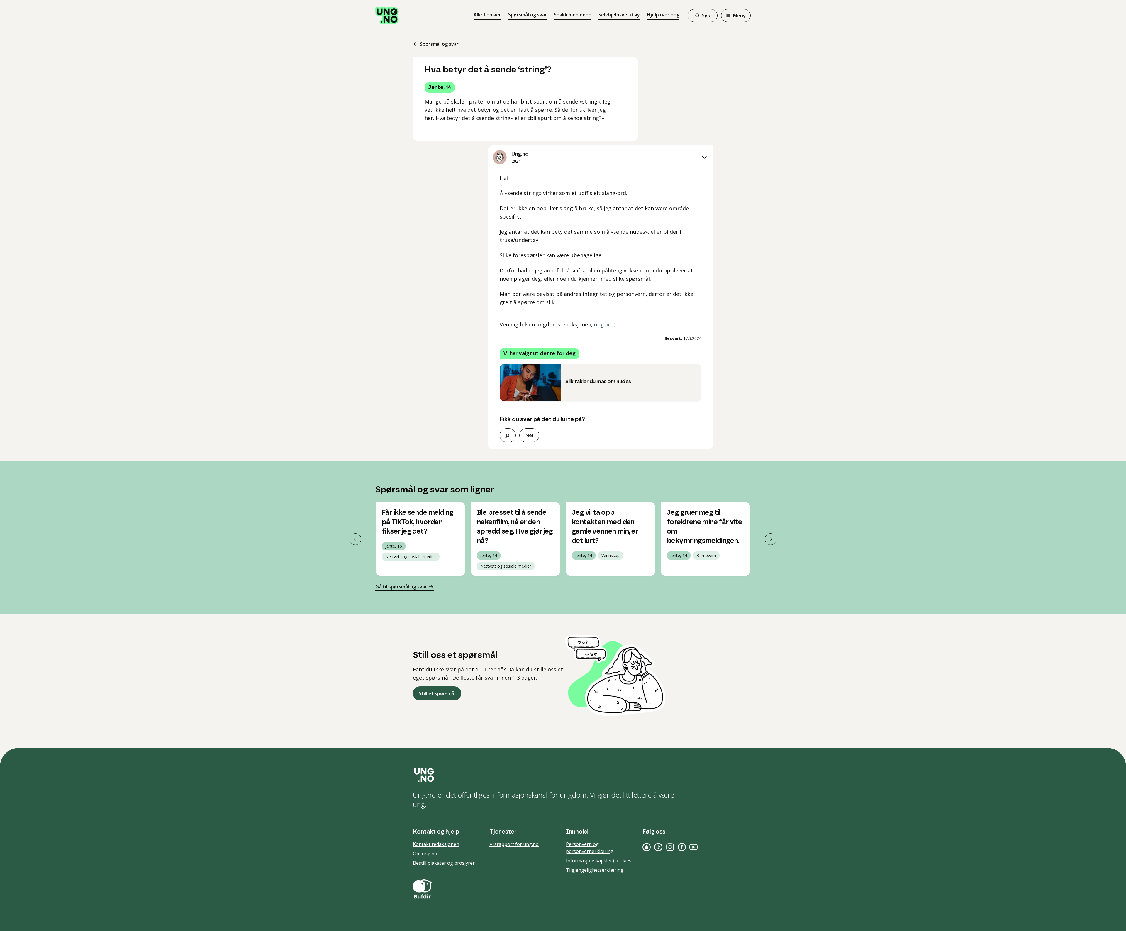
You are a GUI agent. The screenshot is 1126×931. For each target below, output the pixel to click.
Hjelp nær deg (663, 14)
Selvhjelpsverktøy (619, 14)
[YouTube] (693, 847)
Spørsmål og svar (527, 14)
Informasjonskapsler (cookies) (599, 860)
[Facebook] (682, 847)
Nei (529, 435)
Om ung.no (425, 853)
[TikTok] (658, 847)
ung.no (602, 324)
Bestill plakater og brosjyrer (444, 863)
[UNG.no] (563, 775)
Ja (508, 435)
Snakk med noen (572, 14)
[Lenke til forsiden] (387, 15)
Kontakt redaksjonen (436, 844)
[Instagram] (670, 847)
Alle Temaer (487, 14)
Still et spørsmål (437, 693)
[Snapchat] (646, 847)
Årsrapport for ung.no (514, 844)
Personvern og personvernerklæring (589, 847)
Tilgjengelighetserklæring (594, 870)
